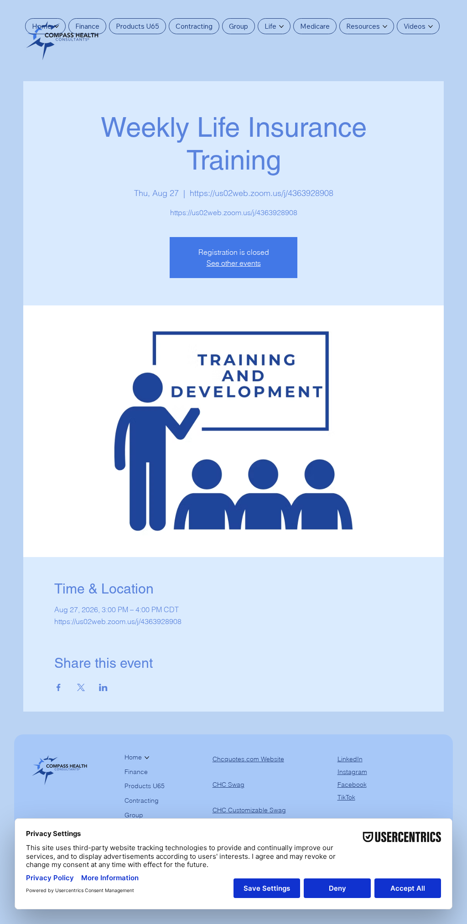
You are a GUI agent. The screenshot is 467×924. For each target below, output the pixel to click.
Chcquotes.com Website (248, 759)
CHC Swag (228, 784)
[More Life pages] (281, 26)
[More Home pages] (56, 26)
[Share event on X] (81, 687)
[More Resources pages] (385, 26)
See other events (234, 263)
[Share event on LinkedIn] (103, 687)
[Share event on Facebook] (58, 687)
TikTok (346, 797)
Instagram (352, 772)
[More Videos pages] (430, 26)
